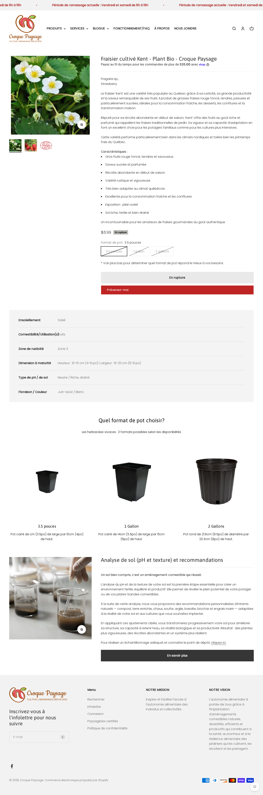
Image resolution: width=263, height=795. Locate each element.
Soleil (61, 320)
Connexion (95, 714)
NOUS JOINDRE (185, 28)
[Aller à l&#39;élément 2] (31, 146)
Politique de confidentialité (107, 728)
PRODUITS (54, 28)
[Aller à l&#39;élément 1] (15, 146)
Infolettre (94, 707)
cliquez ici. (218, 642)
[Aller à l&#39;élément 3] (46, 146)
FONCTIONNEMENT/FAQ (131, 28)
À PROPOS (162, 28)
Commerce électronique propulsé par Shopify (76, 780)
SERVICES (77, 28)
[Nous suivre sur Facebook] (11, 766)
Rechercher (96, 699)
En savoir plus (177, 655)
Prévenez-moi (117, 290)
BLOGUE (99, 28)
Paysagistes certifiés (102, 721)
